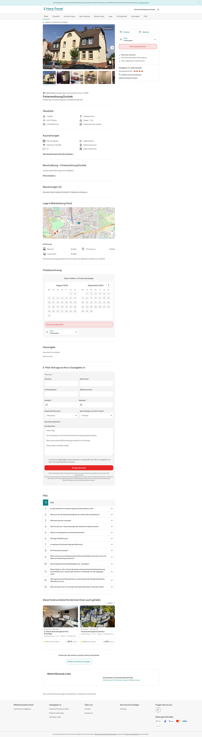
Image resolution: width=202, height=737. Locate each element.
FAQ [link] (145, 16)
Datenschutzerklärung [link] (92, 473)
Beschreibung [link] (84, 16)
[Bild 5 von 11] (104, 78)
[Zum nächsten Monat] (108, 285)
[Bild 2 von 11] (63, 78)
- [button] (112, 234)
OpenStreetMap (102, 238)
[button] (96, 28)
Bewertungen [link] (99, 16)
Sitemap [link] (123, 709)
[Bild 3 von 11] (77, 78)
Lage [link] (110, 16)
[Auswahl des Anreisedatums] (62, 405)
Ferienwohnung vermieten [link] (59, 709)
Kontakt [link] (88, 709)
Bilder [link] (46, 16)
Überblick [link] (56, 16)
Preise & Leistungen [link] (56, 713)
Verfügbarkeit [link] (122, 16)
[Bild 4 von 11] (90, 78)
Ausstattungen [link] (69, 16)
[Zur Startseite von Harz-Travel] (53, 9)
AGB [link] (107, 473)
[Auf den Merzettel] (76, 608)
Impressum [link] (89, 713)
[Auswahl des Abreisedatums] (96, 405)
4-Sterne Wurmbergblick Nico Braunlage (56, 632)
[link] (144, 9)
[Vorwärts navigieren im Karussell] (114, 603)
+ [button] (112, 231)
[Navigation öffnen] (158, 9)
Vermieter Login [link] (55, 717)
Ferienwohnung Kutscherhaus (93, 631)
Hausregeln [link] (135, 16)
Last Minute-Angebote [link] (22, 709)
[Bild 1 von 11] (49, 78)
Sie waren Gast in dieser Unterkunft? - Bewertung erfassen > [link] (65, 192)
